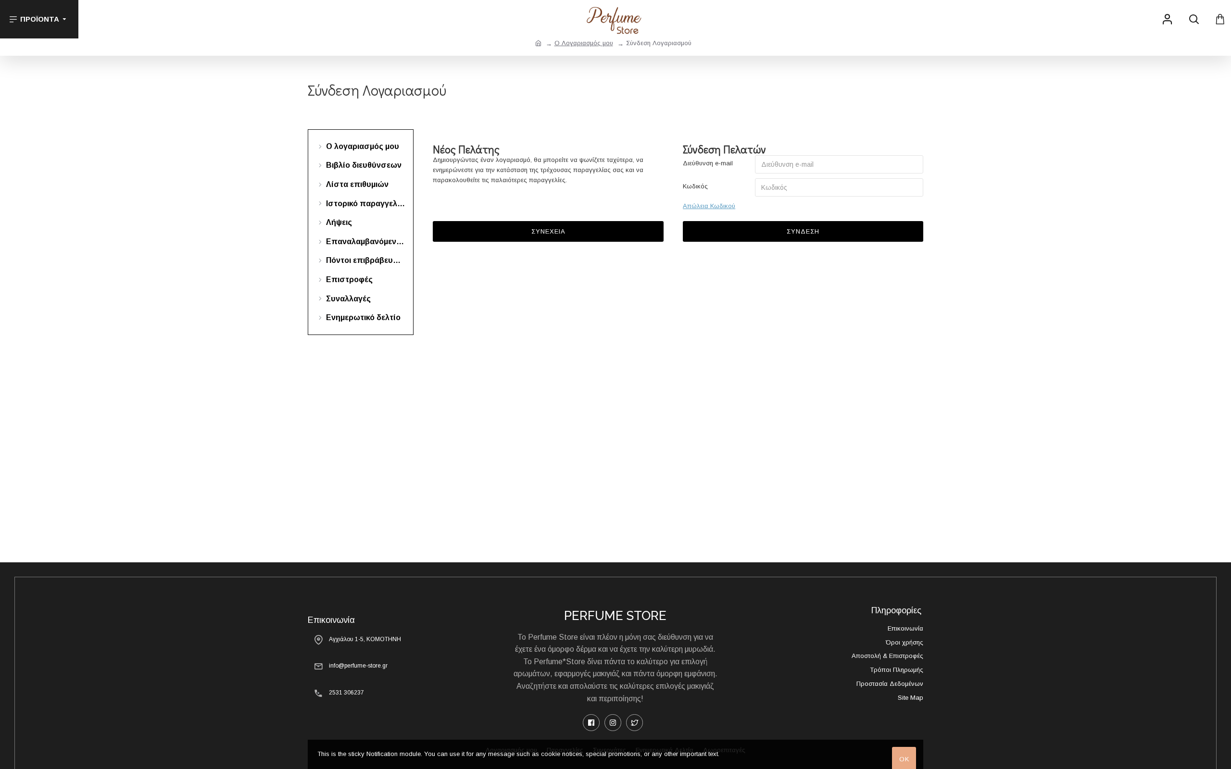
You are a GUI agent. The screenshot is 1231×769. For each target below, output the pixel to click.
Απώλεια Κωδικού (709, 206)
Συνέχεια (548, 231)
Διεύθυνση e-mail (708, 163)
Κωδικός (695, 186)
